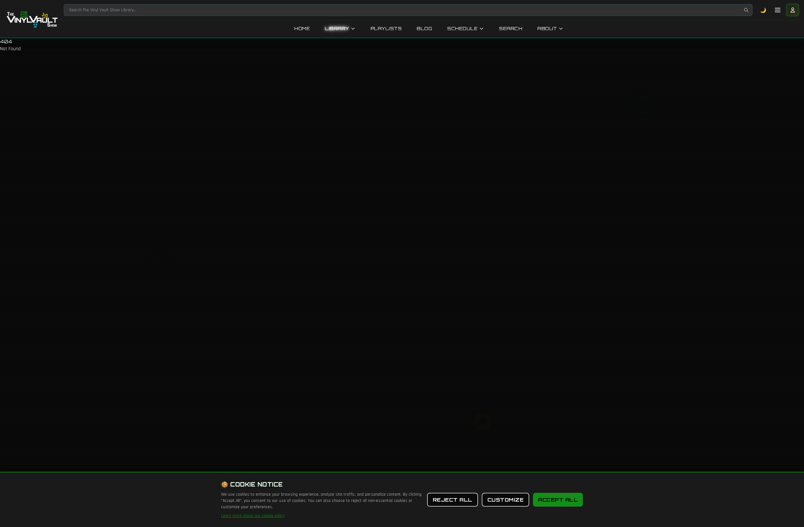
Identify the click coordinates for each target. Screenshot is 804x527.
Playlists (386, 28)
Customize (505, 500)
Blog (424, 28)
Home (302, 28)
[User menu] (792, 10)
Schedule (462, 28)
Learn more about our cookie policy (253, 516)
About (547, 28)
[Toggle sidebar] (777, 10)
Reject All (452, 500)
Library (337, 28)
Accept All (558, 500)
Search (510, 28)
